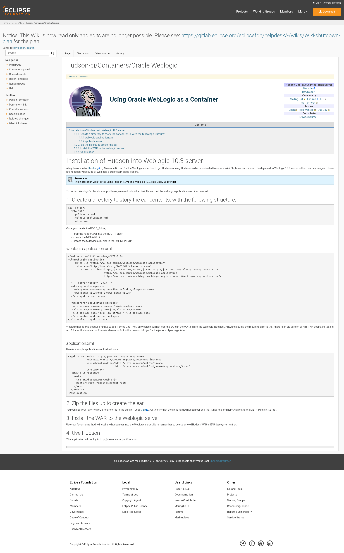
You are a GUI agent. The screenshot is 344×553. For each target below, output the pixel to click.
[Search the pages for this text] (52, 53)
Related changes (19, 118)
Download (328, 11)
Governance (77, 511)
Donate (74, 500)
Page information (19, 99)
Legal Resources (132, 511)
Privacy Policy (130, 488)
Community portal (19, 69)
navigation (19, 47)
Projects (242, 11)
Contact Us (76, 494)
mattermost (308, 102)
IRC (322, 99)
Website (308, 88)
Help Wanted (306, 109)
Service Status (235, 517)
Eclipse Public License (135, 506)
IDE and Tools (235, 488)
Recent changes (18, 78)
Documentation (184, 494)
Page (68, 53)
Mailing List (296, 99)
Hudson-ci (73, 77)
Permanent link (18, 104)
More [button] (301, 11)
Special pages (17, 113)
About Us (75, 488)
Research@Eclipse (238, 506)
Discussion (83, 53)
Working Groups (264, 11)
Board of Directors (80, 529)
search (31, 47)
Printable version (18, 109)
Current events (18, 74)
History (120, 53)
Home (5, 23)
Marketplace (182, 517)
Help (11, 88)
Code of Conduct (79, 517)
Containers (83, 77)
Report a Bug (182, 488)
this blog (93, 168)
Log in (318, 3)
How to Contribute (185, 500)
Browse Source (308, 117)
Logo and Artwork (80, 523)
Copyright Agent (131, 500)
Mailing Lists (182, 506)
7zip (143, 409)
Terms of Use (130, 494)
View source (102, 53)
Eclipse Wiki (16, 23)
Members (286, 11)
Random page (17, 83)
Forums (311, 99)
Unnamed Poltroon (220, 460)
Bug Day (322, 109)
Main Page (15, 64)
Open (292, 109)
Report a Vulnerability (239, 511)
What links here (18, 123)
